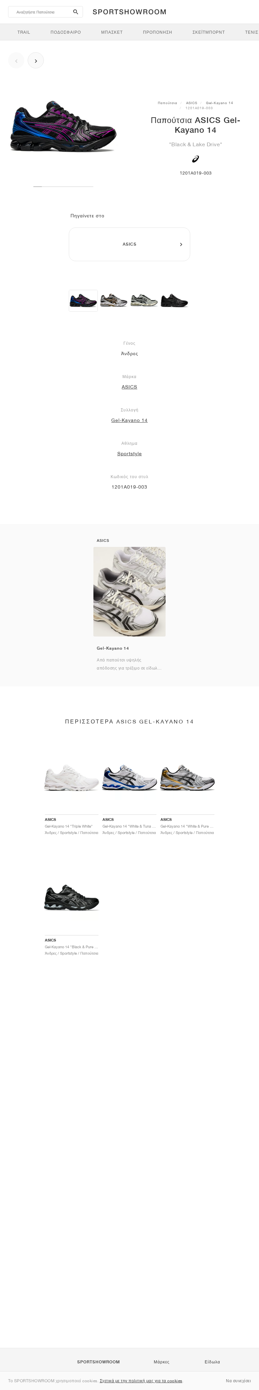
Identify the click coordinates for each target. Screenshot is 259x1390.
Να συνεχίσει (238, 1380)
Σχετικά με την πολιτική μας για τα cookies (141, 1380)
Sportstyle (129, 453)
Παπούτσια (167, 103)
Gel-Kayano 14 (219, 103)
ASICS (191, 103)
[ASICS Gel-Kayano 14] (83, 301)
